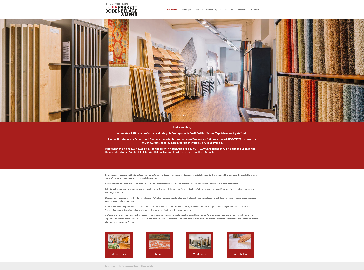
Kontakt (255, 10)
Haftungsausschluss (128, 266)
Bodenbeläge (212, 10)
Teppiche (198, 10)
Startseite (172, 10)
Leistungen (185, 10)
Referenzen (242, 10)
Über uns (229, 10)
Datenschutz (147, 266)
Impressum (110, 266)
